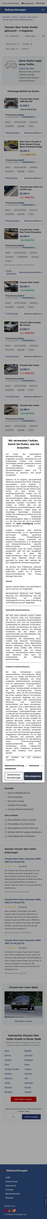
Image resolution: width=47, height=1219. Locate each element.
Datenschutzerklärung (14, 765)
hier (21, 526)
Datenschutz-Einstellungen (14, 776)
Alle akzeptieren (33, 776)
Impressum (34, 765)
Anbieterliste (10, 768)
